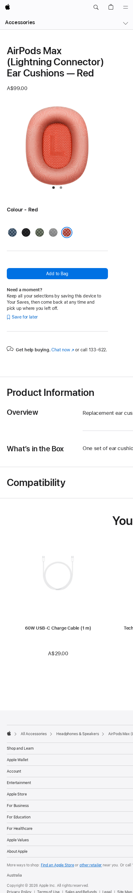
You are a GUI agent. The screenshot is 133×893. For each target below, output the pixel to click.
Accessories (20, 22)
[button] (95, 7)
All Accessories (34, 734)
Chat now (62, 349)
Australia (14, 875)
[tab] (53, 187)
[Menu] (125, 7)
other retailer (90, 865)
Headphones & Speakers (77, 734)
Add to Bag (57, 273)
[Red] (66, 232)
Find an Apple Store (57, 865)
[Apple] (9, 733)
